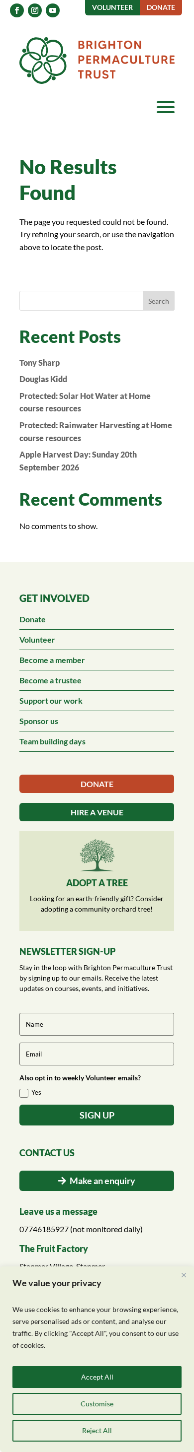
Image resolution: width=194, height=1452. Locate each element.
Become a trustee (50, 680)
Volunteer (37, 639)
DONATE (97, 784)
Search (158, 301)
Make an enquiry (102, 1180)
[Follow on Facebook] (17, 10)
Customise (97, 1403)
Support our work (51, 700)
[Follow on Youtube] (53, 10)
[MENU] (166, 107)
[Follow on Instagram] (35, 10)
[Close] (184, 1275)
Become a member (52, 659)
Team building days (52, 741)
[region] (97, 1359)
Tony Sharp (39, 362)
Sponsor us (38, 721)
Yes (36, 1092)
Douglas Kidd (43, 379)
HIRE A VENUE (97, 812)
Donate (32, 619)
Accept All (97, 1377)
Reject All (97, 1430)
